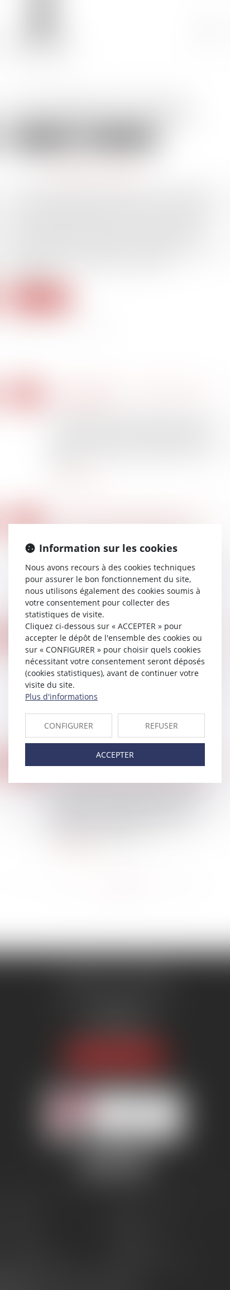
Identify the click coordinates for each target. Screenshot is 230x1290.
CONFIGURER (68, 725)
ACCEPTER (115, 754)
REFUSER (161, 725)
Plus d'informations (61, 696)
